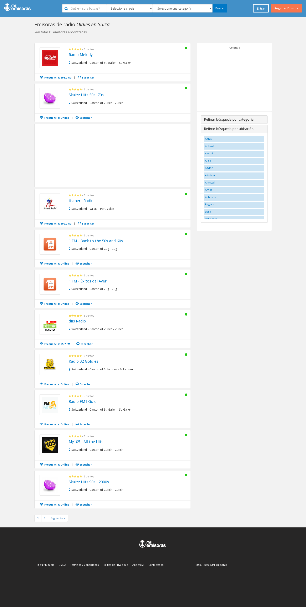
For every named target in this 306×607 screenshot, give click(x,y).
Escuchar (87, 77)
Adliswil (209, 146)
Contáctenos (155, 565)
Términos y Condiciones (84, 565)
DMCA (62, 565)
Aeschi (209, 153)
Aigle (208, 160)
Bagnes (209, 204)
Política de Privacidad (115, 565)
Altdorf (209, 168)
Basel (208, 212)
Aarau (208, 139)
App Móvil (138, 565)
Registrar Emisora (286, 8)
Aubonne (210, 197)
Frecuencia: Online (56, 118)
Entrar (261, 8)
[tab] (234, 120)
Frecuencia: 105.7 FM (58, 77)
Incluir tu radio (46, 565)
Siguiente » (58, 518)
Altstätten (210, 175)
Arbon (209, 190)
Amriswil (210, 182)
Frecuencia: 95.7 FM (57, 344)
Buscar (220, 8)
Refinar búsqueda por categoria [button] (229, 119)
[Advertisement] (113, 155)
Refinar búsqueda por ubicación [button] (229, 128)
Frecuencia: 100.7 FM (58, 223)
